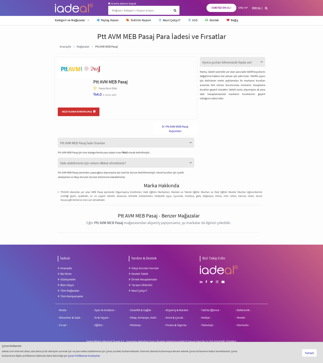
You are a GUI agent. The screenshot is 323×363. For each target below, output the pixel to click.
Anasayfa (66, 268)
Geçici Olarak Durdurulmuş (77, 111)
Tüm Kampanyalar (71, 296)
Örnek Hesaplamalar (144, 279)
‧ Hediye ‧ (205, 317)
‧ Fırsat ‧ (62, 325)
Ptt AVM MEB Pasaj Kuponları (176, 129)
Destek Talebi (139, 274)
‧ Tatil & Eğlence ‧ (210, 310)
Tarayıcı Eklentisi (141, 285)
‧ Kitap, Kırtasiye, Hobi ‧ (143, 317)
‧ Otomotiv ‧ (242, 325)
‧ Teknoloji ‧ (207, 325)
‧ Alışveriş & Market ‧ (176, 310)
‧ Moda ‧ (62, 310)
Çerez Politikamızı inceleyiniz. (84, 355)
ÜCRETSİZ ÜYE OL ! (221, 8)
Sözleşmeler (68, 279)
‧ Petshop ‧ (135, 325)
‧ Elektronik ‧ (243, 310)
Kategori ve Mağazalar (70, 20)
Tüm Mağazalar (69, 290)
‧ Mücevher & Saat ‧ (69, 317)
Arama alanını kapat (123, 3)
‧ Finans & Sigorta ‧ (175, 325)
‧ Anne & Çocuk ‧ (174, 317)
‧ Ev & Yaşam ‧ (101, 317)
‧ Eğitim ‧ (98, 325)
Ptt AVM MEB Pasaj (110, 82)
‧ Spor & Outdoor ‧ (104, 310)
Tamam (309, 353)
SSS (194, 20)
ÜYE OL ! (257, 8)
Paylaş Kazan (109, 20)
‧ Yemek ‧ (240, 317)
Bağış (234, 20)
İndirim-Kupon (140, 20)
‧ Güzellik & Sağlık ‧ (140, 310)
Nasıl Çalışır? (171, 20)
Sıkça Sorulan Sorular (86, 177)
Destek (214, 20)
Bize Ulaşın (67, 285)
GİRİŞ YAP (243, 7)
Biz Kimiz (66, 274)
